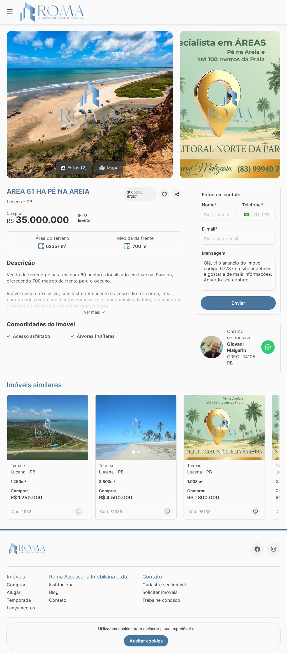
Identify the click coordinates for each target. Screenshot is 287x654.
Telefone (252, 205)
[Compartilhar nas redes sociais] (177, 194)
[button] (47, 427)
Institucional (62, 584)
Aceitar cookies (146, 641)
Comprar (16, 584)
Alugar (13, 592)
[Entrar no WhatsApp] (268, 347)
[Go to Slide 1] (133, 452)
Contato (57, 600)
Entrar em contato (221, 194)
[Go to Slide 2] (138, 452)
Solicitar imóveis (159, 592)
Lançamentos (21, 607)
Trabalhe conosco (161, 600)
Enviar (238, 303)
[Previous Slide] (101, 427)
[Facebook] (257, 549)
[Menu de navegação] (10, 12)
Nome (209, 205)
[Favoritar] (164, 194)
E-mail (209, 229)
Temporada (19, 600)
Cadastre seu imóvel (164, 584)
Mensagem (213, 253)
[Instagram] (273, 549)
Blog (54, 592)
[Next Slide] (170, 427)
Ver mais (92, 312)
